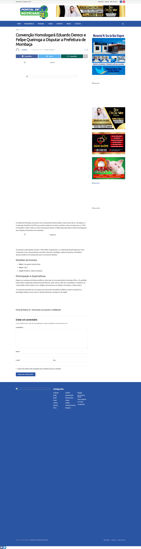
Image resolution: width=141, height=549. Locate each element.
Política (78, 24)
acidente (56, 393)
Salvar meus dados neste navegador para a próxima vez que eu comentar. (39, 369)
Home (17, 29)
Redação (24, 49)
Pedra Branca (29, 24)
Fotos (55, 408)
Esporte (59, 24)
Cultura (55, 403)
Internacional (69, 395)
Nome (18, 351)
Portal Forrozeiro (70, 405)
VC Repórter (81, 404)
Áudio (55, 395)
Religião (80, 393)
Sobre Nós (101, 1)
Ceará (50, 24)
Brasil (69, 24)
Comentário (20, 327)
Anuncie (107, 1)
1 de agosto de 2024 (36, 49)
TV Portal (80, 402)
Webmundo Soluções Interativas (39, 540)
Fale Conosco (113, 1)
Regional (41, 24)
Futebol (67, 393)
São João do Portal (81, 396)
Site (54, 360)
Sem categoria (82, 399)
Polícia (67, 400)
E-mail (18, 360)
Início (19, 24)
